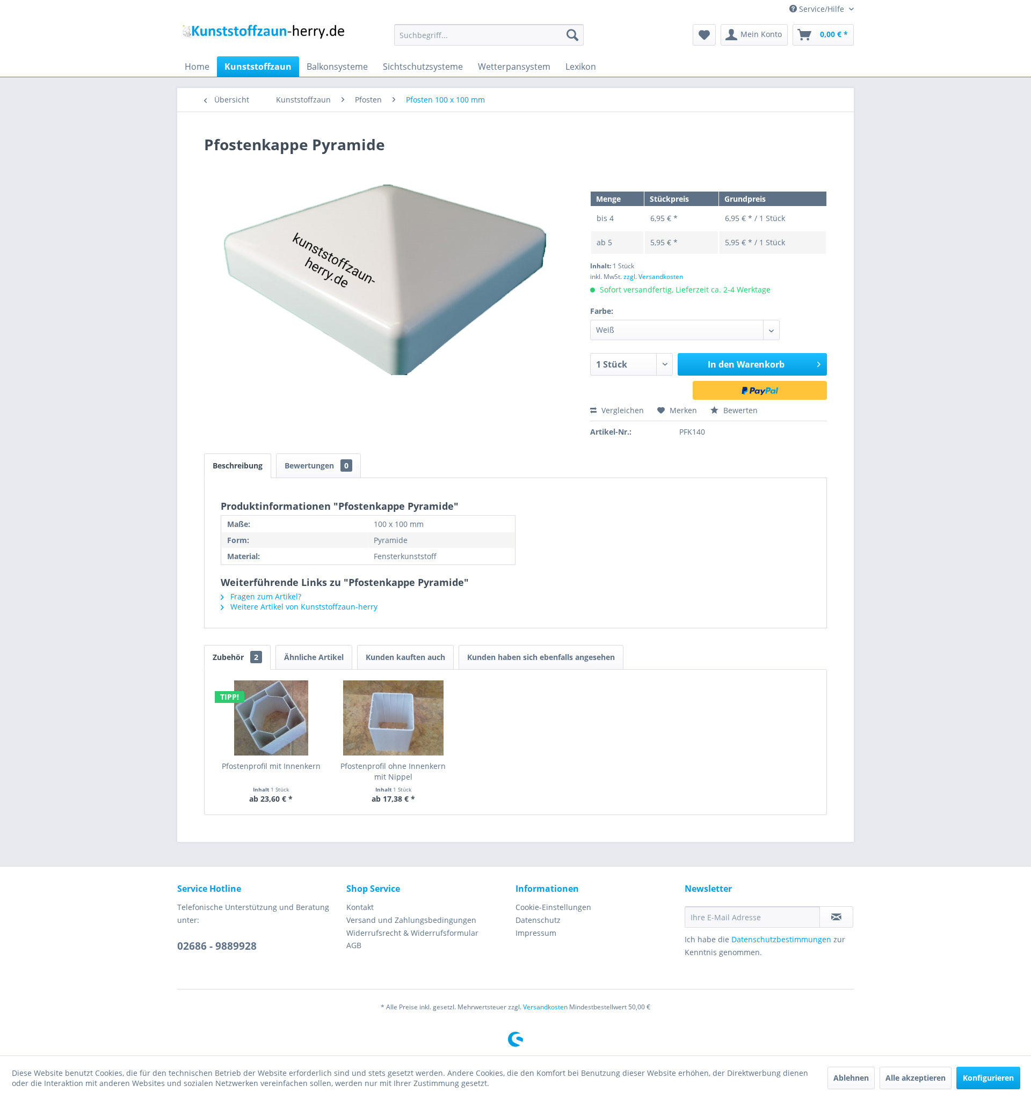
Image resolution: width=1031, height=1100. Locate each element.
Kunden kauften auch (405, 657)
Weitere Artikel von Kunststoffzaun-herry (302, 607)
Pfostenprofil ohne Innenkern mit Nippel (393, 771)
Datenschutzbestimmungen (781, 939)
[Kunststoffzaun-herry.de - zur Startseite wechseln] (264, 37)
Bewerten (739, 410)
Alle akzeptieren (915, 1078)
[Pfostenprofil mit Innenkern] (271, 718)
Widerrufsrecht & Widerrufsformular (412, 933)
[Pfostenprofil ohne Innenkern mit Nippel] (393, 718)
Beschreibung (238, 465)
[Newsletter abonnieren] (836, 917)
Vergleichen (621, 410)
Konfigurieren (988, 1078)
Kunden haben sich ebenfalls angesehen (541, 657)
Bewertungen (316, 465)
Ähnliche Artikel (314, 657)
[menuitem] (489, 35)
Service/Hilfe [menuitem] (821, 9)
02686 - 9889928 (217, 946)
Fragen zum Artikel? (264, 596)
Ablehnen (851, 1078)
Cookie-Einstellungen (553, 907)
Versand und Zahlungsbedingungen (411, 920)
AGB (353, 945)
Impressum (536, 933)
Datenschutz (538, 920)
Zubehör (235, 657)
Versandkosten (545, 1006)
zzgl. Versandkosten (653, 276)
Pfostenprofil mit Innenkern (271, 766)
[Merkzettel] (704, 35)
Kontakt (360, 907)
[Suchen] (572, 35)
